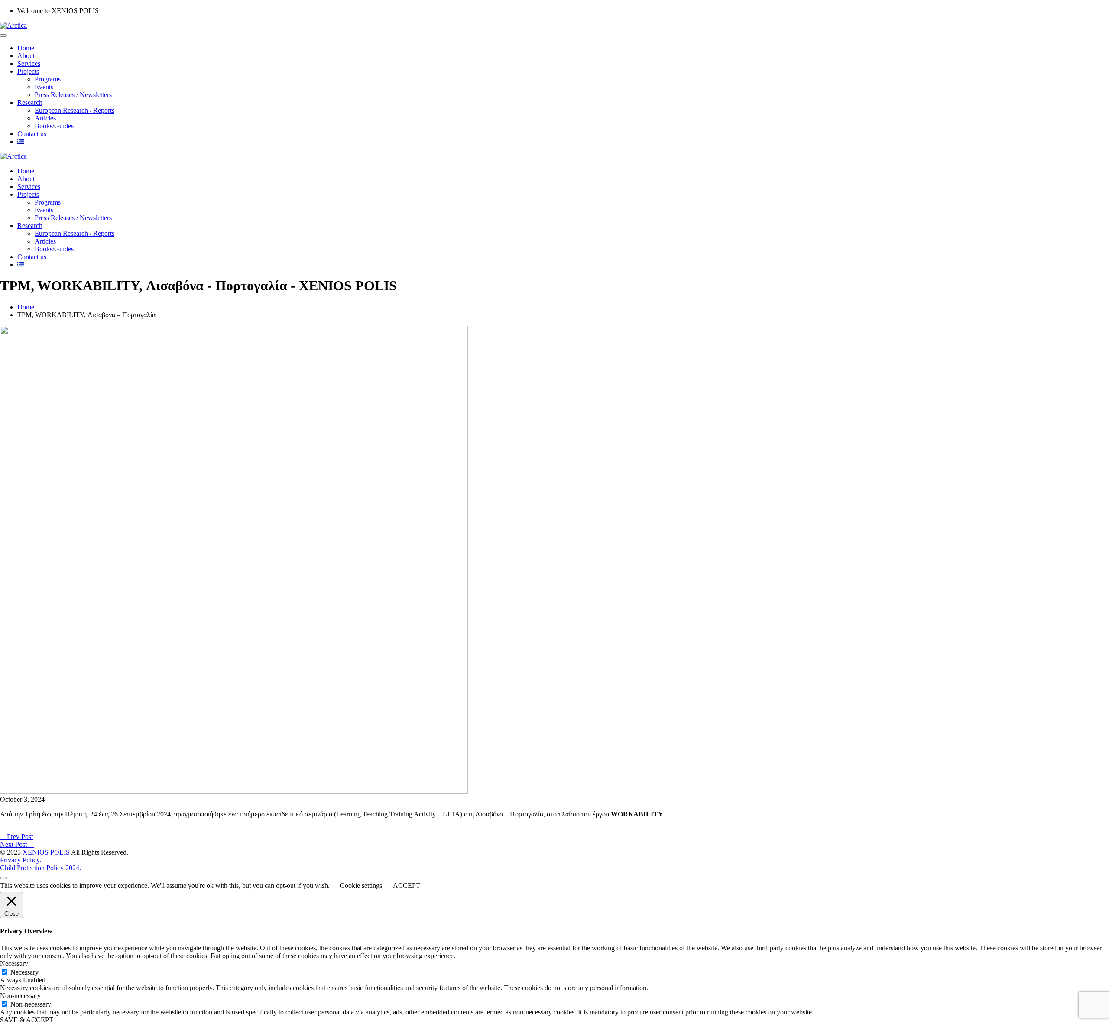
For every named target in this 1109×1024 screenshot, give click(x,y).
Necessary (24, 972)
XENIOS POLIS (46, 852)
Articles (45, 118)
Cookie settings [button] (361, 885)
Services (28, 63)
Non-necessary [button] (20, 995)
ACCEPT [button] (406, 885)
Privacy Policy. (20, 860)
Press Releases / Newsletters (73, 94)
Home (25, 48)
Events (44, 87)
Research (29, 102)
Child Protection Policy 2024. (40, 867)
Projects (28, 71)
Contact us (31, 133)
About (26, 55)
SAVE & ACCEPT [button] (26, 1020)
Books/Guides (54, 126)
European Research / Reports (74, 110)
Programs (48, 79)
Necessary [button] (14, 963)
